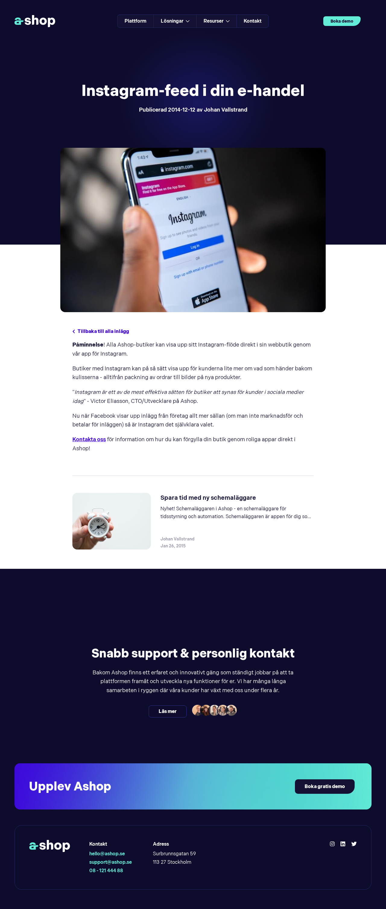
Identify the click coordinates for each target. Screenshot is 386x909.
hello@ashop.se (107, 853)
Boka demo (342, 21)
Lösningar (172, 21)
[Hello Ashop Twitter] (354, 844)
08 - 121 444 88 (106, 870)
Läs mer (168, 711)
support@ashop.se (110, 862)
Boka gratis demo (325, 786)
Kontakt (252, 21)
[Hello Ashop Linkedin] (342, 844)
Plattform (136, 21)
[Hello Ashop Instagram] (332, 844)
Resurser (213, 21)
